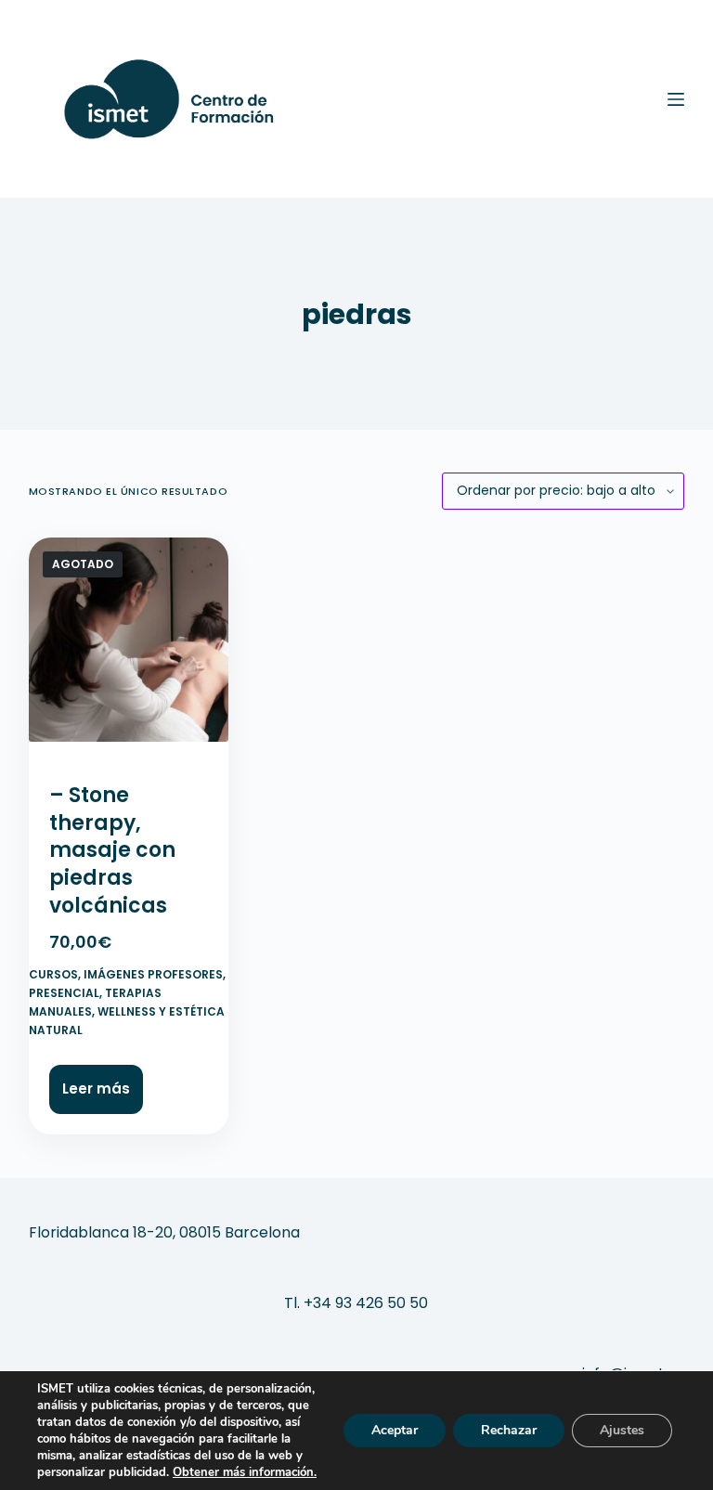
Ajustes (622, 1430)
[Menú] (676, 99)
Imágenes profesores (153, 974)
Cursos (53, 974)
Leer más (96, 1088)
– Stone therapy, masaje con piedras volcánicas (112, 850)
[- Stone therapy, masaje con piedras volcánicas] (129, 648)
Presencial (64, 993)
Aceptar (394, 1430)
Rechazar (509, 1430)
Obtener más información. (245, 1472)
